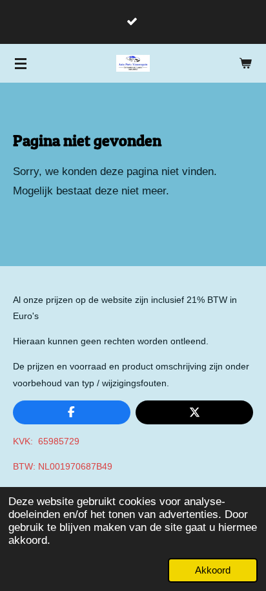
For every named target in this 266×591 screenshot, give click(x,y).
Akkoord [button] (212, 570)
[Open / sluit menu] (20, 63)
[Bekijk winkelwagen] (245, 63)
